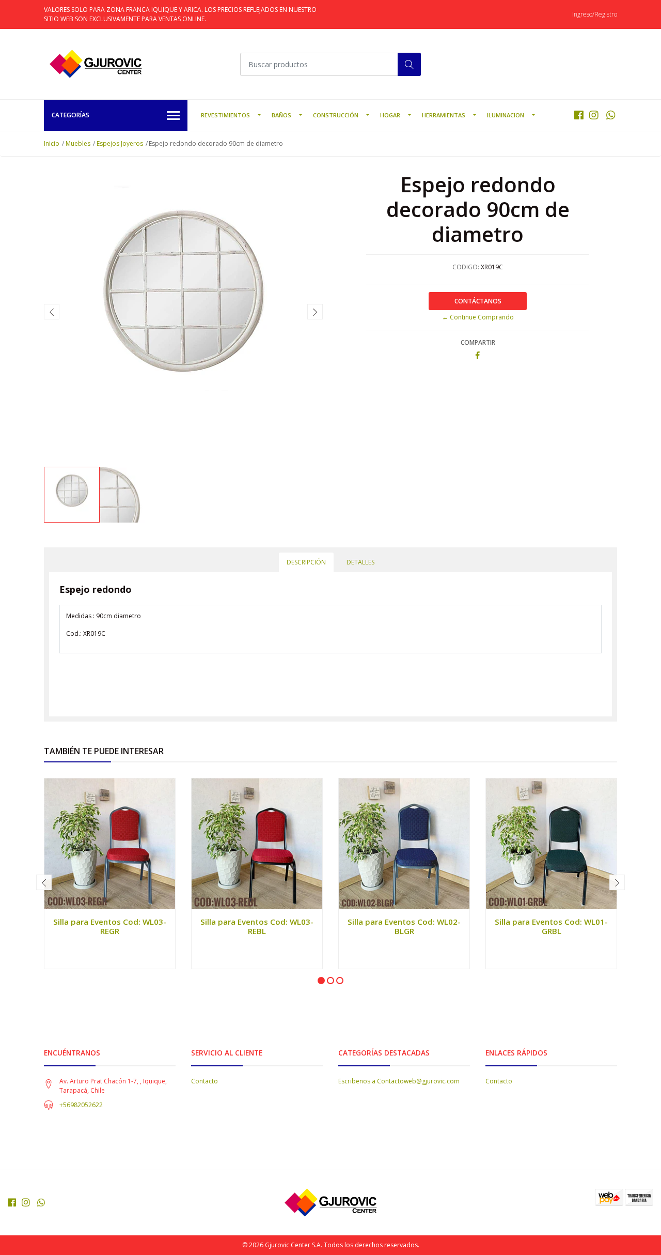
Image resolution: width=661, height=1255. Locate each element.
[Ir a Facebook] (579, 115)
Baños (281, 115)
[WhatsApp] (610, 115)
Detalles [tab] (360, 562)
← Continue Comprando (478, 317)
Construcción (335, 115)
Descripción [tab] (306, 562)
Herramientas (443, 115)
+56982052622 (81, 1104)
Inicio (51, 143)
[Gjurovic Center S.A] (95, 64)
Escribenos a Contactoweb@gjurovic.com (399, 1081)
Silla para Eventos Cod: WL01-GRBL (551, 926)
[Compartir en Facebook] (478, 355)
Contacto (204, 1081)
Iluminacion (505, 115)
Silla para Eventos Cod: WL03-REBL (256, 926)
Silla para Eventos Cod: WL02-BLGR (404, 926)
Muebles (78, 143)
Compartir (478, 342)
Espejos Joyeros (120, 143)
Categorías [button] (70, 115)
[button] (321, 980)
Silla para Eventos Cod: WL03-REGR (109, 926)
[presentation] (51, 311)
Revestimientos (225, 115)
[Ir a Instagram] (594, 115)
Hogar (390, 115)
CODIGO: (465, 267)
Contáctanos (477, 301)
